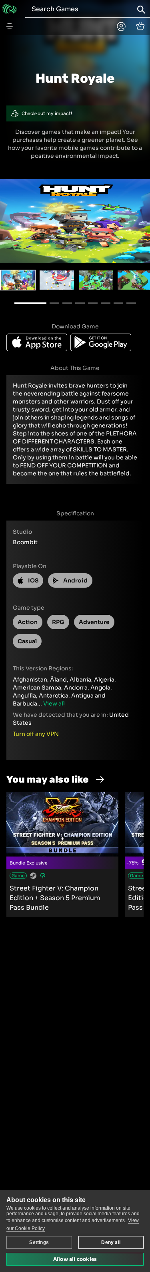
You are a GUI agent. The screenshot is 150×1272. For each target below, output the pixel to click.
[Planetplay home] (121, 26)
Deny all (110, 1242)
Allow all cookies (75, 1259)
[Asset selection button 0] (18, 280)
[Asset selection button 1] (56, 280)
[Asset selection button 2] (96, 280)
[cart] (140, 26)
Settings (39, 1242)
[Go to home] (9, 9)
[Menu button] (9, 26)
